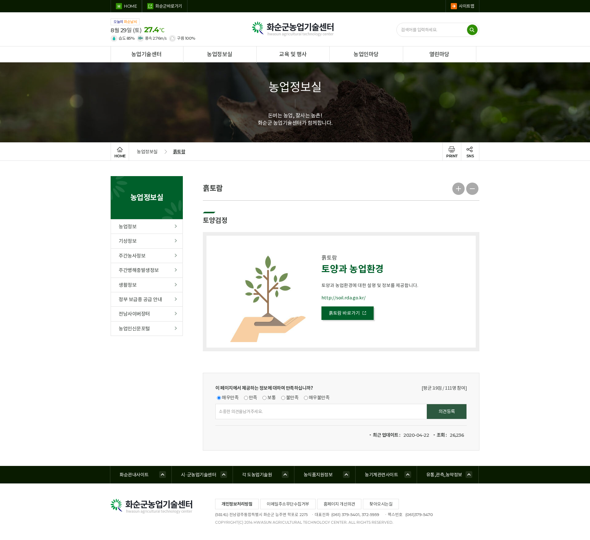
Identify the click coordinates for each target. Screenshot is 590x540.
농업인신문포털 (134, 328)
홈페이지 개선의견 (339, 504)
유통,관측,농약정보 (444, 475)
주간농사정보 (132, 256)
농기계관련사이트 (381, 475)
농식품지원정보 (318, 475)
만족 (253, 397)
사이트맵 (466, 6)
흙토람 (179, 152)
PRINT (452, 156)
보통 (271, 397)
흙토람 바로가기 (344, 313)
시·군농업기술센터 (198, 475)
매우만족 (230, 397)
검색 (472, 29)
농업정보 (127, 226)
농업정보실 (219, 54)
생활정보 (127, 285)
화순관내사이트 (134, 475)
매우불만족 (319, 397)
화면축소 (472, 188)
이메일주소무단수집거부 (288, 504)
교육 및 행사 (293, 54)
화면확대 (459, 188)
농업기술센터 (146, 54)
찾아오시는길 (380, 504)
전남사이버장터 (134, 314)
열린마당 (439, 54)
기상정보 (127, 241)
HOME (130, 6)
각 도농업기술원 (257, 475)
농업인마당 (366, 54)
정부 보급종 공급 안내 (140, 299)
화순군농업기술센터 (295, 29)
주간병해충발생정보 (139, 270)
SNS (470, 156)
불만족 (292, 397)
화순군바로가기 (168, 6)
